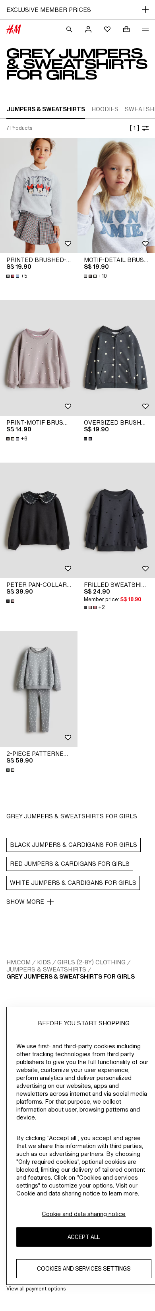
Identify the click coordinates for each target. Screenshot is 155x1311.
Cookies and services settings (84, 1268)
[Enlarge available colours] (88, 439)
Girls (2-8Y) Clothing (91, 962)
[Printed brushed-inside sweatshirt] (39, 196)
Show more (25, 901)
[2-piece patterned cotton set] (39, 689)
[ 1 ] (134, 128)
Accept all (84, 1236)
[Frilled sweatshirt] (116, 521)
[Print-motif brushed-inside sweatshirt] (39, 358)
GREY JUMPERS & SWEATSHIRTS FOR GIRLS (70, 976)
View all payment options (36, 1289)
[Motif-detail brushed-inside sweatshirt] (116, 196)
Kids (44, 962)
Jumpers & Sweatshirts (46, 969)
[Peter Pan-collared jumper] (39, 521)
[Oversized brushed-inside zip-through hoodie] (116, 358)
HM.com (18, 962)
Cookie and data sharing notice (84, 1213)
